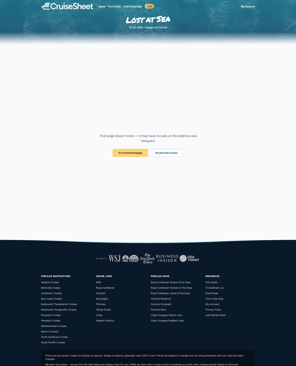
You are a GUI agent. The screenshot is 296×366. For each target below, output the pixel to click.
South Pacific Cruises (53, 342)
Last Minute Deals (216, 315)
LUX (149, 6)
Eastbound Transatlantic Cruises (59, 304)
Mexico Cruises (49, 331)
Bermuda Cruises (50, 287)
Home (101, 6)
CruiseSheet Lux (215, 287)
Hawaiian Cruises (50, 320)
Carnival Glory (158, 309)
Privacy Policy (213, 309)
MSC (98, 282)
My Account (248, 6)
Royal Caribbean (105, 287)
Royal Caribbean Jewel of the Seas (170, 293)
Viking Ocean (103, 309)
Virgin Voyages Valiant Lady (166, 315)
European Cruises (51, 315)
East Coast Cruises (51, 298)
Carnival (100, 293)
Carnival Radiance (161, 298)
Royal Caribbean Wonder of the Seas (171, 287)
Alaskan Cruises (50, 282)
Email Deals (212, 293)
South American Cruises (54, 336)
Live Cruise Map (132, 6)
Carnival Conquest (161, 304)
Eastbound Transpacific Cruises (58, 309)
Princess (100, 304)
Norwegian (102, 298)
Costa (99, 315)
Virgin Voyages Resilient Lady (167, 320)
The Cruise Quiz (214, 298)
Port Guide (114, 6)
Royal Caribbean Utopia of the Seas (171, 282)
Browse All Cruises (167, 152)
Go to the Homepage (130, 152)
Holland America (105, 320)
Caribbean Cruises (51, 293)
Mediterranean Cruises (53, 325)
